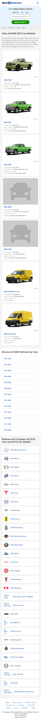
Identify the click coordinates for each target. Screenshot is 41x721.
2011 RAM (7, 424)
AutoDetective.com (12, 2)
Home (7, 702)
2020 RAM (7, 376)
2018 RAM (7, 388)
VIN (22, 12)
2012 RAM (7, 418)
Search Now (19, 22)
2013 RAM (7, 412)
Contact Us (10, 705)
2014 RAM (7, 406)
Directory (31, 705)
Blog (16, 708)
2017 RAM (7, 394)
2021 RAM (7, 370)
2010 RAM (7, 430)
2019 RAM (7, 382)
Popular (21, 705)
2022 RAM (7, 365)
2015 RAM (7, 400)
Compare (24, 708)
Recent (8, 708)
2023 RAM (7, 359)
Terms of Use (17, 702)
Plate (27, 12)
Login (33, 708)
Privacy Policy (30, 702)
